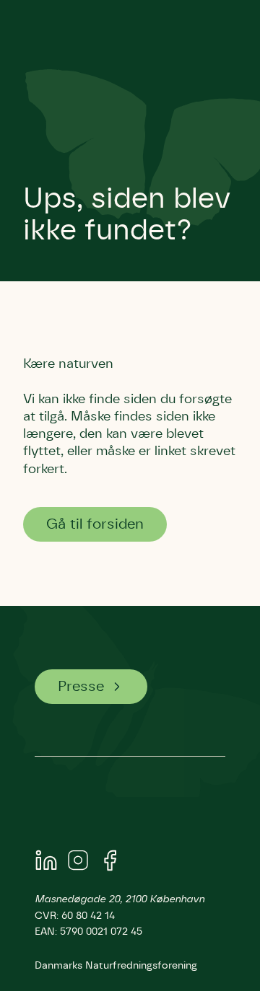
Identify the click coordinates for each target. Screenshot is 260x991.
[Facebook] (109, 863)
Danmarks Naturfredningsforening (116, 966)
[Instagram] (78, 863)
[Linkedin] (46, 863)
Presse (81, 686)
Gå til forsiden (95, 524)
